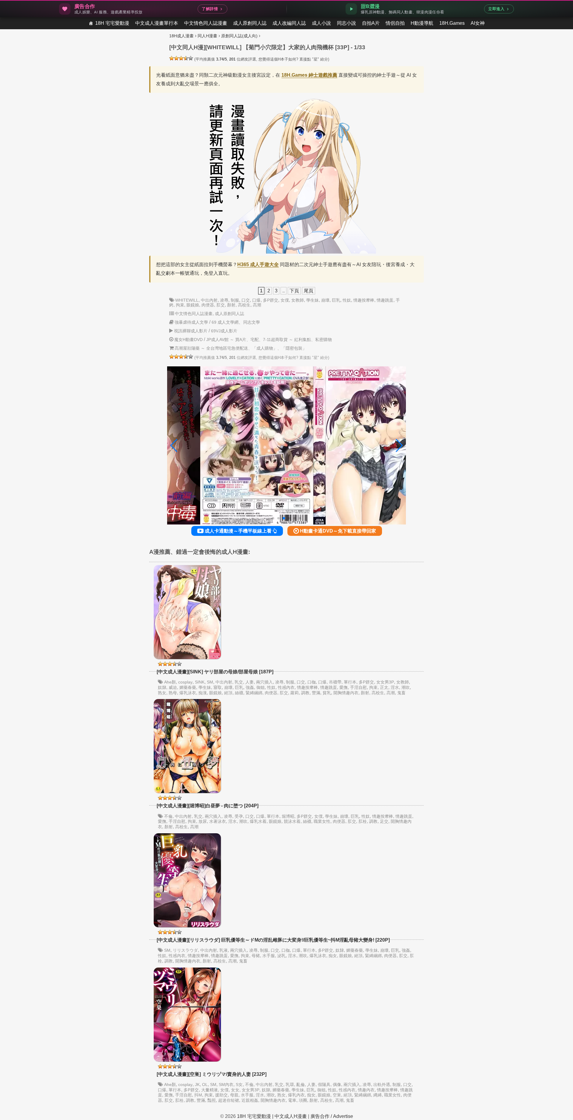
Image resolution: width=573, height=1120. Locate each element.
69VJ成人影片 (224, 330)
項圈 (303, 1100)
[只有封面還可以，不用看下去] (171, 58)
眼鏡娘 (193, 305)
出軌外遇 (381, 1084)
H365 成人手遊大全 (258, 264)
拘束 (180, 305)
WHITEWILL (186, 300)
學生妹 (312, 300)
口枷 (311, 682)
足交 (384, 821)
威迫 (173, 687)
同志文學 (251, 322)
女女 (235, 1089)
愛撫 (343, 687)
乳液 (223, 950)
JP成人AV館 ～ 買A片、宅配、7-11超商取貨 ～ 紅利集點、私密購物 (269, 339)
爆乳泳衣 (187, 692)
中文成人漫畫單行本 (156, 23)
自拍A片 (371, 23)
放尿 (202, 821)
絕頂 (228, 692)
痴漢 (202, 692)
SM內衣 (226, 1084)
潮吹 (405, 687)
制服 (235, 300)
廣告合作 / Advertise (331, 1116)
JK (197, 1084)
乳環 (290, 1084)
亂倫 (300, 1084)
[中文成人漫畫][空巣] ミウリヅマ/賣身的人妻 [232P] (212, 1074)
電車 (292, 1100)
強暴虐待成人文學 (191, 322)
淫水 (395, 687)
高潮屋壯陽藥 (187, 348)
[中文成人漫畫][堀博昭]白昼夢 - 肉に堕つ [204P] (207, 805)
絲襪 (239, 692)
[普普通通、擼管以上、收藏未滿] (181, 58)
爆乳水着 (258, 821)
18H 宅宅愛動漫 (112, 23)
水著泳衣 (217, 821)
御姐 (260, 687)
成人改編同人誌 (289, 23)
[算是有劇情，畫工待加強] (176, 58)
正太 (384, 687)
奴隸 (162, 687)
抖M (198, 1095)
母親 (234, 1095)
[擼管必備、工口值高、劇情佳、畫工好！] (190, 58)
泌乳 (281, 955)
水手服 (268, 955)
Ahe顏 (170, 682)
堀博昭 (288, 816)
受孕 (239, 816)
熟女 (162, 692)
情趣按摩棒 (363, 300)
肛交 (220, 305)
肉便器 (207, 305)
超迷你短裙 (228, 1100)
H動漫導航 (422, 23)
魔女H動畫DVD (188, 339)
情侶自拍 (395, 23)
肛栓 (362, 821)
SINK (199, 682)
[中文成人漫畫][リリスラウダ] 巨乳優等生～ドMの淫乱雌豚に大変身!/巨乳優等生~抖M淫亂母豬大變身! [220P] (273, 939)
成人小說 (321, 23)
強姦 (250, 687)
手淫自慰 (358, 687)
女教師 (297, 300)
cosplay (185, 682)
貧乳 (327, 692)
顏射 (231, 305)
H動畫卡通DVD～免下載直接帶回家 (337, 530)
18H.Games (452, 23)
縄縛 (377, 1095)
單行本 (350, 682)
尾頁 (308, 290)
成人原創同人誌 (250, 23)
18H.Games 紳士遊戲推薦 (309, 75)
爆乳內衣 (296, 1095)
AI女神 (478, 23)
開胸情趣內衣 (345, 692)
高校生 (244, 305)
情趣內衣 (366, 1089)
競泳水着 (292, 821)
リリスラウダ (185, 950)
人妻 (249, 682)
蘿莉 (294, 692)
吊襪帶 (335, 682)
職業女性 (322, 821)
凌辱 (224, 300)
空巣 (337, 1095)
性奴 (347, 300)
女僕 (285, 300)
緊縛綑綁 (254, 692)
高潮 (257, 305)
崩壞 (325, 300)
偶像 (337, 1084)
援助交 (221, 1095)
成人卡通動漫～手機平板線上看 (238, 530)
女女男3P (385, 682)
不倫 (168, 816)
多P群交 (270, 300)
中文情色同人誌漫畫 (205, 23)
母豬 (256, 955)
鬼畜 (401, 692)
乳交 (239, 682)
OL (205, 1084)
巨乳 (336, 300)
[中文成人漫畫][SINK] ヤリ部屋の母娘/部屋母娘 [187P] (215, 671)
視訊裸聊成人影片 (190, 330)
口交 (245, 300)
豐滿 (316, 692)
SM (210, 682)
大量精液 (209, 1089)
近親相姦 (249, 1100)
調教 (305, 692)
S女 (239, 1084)
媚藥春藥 (187, 687)
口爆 (256, 300)
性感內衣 (286, 687)
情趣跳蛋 (385, 300)
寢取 (217, 687)
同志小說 (346, 23)
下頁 (294, 290)
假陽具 (324, 1084)
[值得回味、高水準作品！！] (186, 58)
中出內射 (209, 300)
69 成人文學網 (225, 322)
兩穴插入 (264, 682)
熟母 (173, 692)
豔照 (211, 1100)
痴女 (333, 955)
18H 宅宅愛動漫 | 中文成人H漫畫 (272, 1116)
